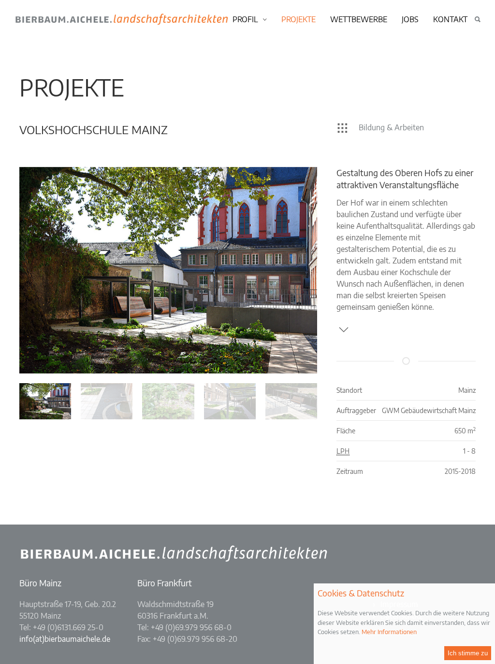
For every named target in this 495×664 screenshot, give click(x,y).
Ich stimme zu (468, 653)
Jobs (410, 19)
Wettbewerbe (358, 19)
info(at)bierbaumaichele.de (64, 639)
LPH (342, 451)
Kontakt (450, 19)
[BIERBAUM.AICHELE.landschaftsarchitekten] (200, 19)
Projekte (298, 19)
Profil (245, 19)
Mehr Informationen (389, 632)
